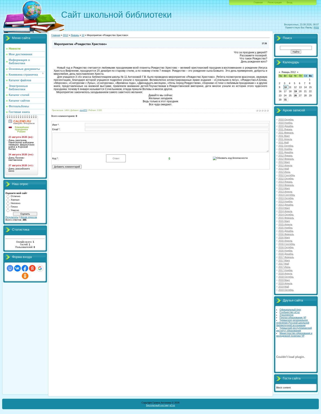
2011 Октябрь (285, 145)
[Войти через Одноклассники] (25, 276)
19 (295, 91)
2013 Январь (285, 181)
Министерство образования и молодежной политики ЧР (294, 334)
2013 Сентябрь (286, 195)
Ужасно (15, 210)
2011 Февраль (286, 132)
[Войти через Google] (39, 268)
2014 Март (284, 208)
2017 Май (283, 263)
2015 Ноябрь (285, 227)
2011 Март (284, 136)
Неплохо (15, 203)
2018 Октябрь (286, 276)
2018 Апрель (285, 273)
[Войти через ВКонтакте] (17, 268)
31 (285, 99)
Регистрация (275, 2)
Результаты (11, 217)
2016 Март (284, 237)
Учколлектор (286, 315)
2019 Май (283, 286)
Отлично (15, 196)
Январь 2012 (288, 72)
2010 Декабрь (285, 126)
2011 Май (283, 142)
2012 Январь (285, 155)
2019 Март (284, 280)
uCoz (172, 405)
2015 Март (284, 221)
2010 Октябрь (286, 119)
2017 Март (284, 260)
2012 (65, 35)
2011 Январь (285, 129)
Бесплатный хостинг (157, 405)
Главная (258, 2)
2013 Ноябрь (285, 201)
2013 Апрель (285, 191)
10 (83, 35)
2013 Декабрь (285, 204)
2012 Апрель (285, 165)
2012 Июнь (284, 172)
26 (295, 95)
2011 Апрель (285, 139)
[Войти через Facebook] (25, 268)
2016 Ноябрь (285, 250)
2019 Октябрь (286, 290)
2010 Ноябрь (285, 122)
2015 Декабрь (285, 231)
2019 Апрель (285, 283)
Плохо (14, 206)
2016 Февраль (286, 234)
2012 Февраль (286, 159)
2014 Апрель (285, 211)
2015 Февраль (286, 218)
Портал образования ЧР (293, 317)
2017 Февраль (286, 257)
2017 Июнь (284, 267)
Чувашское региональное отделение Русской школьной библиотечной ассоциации (292, 323)
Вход (289, 2)
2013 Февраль (286, 185)
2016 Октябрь (286, 247)
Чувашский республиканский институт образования (294, 329)
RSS (316, 27)
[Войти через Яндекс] (32, 268)
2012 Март (284, 162)
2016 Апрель (285, 240)
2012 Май (283, 168)
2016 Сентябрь (286, 244)
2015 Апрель (285, 224)
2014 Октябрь (286, 214)
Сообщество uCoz (290, 312)
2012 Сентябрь (286, 175)
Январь (75, 35)
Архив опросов (28, 217)
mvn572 (83, 110)
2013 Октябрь (286, 198)
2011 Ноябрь (285, 149)
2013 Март (284, 188)
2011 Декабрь (285, 152)
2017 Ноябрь (285, 270)
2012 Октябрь (286, 178)
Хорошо (15, 199)
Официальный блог (290, 309)
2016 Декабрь (285, 254)
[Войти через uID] (10, 268)
